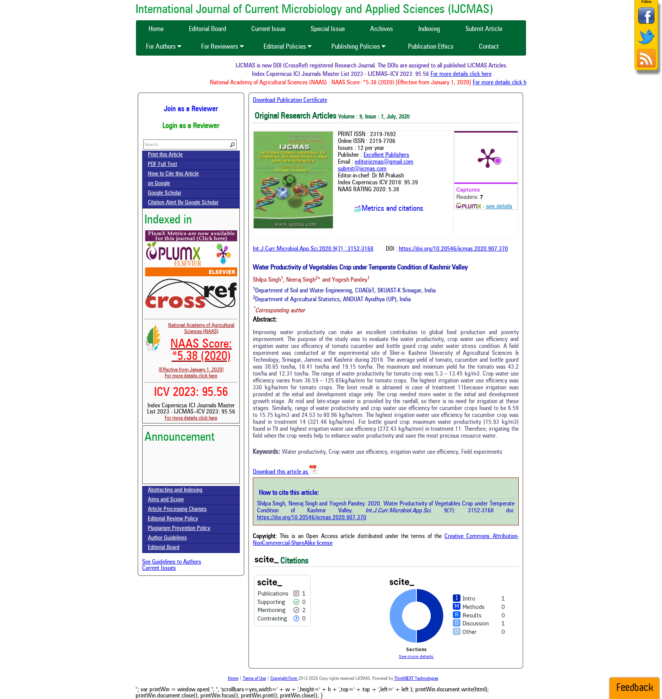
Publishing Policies (356, 46)
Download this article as (281, 472)
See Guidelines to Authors (171, 562)
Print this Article (165, 155)
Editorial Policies (286, 46)
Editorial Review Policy (173, 519)
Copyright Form (284, 678)
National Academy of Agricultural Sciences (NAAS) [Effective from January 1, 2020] (196, 347)
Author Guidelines (167, 538)
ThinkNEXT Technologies (416, 678)
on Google (159, 184)
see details (499, 206)
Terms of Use (254, 678)
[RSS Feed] (646, 66)
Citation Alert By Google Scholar (183, 203)
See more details (416, 656)
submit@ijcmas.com (362, 169)
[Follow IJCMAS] (646, 45)
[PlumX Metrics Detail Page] (488, 157)
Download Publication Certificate (290, 100)
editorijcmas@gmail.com (384, 162)
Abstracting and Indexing (175, 490)
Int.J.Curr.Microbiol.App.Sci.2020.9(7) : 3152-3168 (313, 249)
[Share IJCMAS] (646, 23)
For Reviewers (220, 46)
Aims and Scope (166, 500)
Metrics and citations (392, 208)
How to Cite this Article (173, 174)
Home (233, 678)
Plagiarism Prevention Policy (179, 529)
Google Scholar (164, 193)
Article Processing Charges (177, 509)
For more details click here (471, 74)
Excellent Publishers (386, 155)
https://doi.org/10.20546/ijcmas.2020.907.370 (453, 249)
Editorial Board (163, 548)
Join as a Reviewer (191, 109)
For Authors (161, 46)
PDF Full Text (162, 164)
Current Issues (159, 568)
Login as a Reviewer (191, 126)
